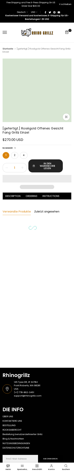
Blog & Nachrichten (13, 438)
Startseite (8, 48)
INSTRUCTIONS (51, 196)
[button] (37, 178)
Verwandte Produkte (17, 211)
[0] (67, 32)
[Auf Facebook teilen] (45, 12)
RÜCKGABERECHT (12, 429)
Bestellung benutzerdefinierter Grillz (23, 434)
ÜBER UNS (8, 416)
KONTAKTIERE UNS (12, 421)
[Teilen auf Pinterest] (54, 12)
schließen (66, 4)
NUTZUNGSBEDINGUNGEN (16, 443)
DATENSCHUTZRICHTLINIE (16, 447)
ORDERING (31, 196)
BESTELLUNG (9, 425)
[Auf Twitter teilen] (50, 12)
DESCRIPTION (12, 196)
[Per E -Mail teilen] (58, 12)
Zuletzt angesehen (46, 211)
